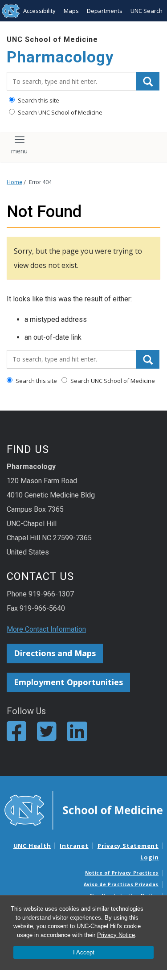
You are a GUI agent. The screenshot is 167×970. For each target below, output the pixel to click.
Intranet (74, 846)
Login (149, 857)
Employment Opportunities (68, 682)
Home (14, 182)
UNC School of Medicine (52, 39)
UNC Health (32, 846)
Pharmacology (60, 57)
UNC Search (146, 11)
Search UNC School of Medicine (59, 112)
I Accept (83, 952)
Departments (104, 11)
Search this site (37, 100)
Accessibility (39, 11)
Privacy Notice (116, 935)
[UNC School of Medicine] (83, 810)
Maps (71, 11)
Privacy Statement (128, 846)
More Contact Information (46, 629)
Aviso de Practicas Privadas (121, 884)
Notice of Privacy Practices (122, 873)
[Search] (147, 81)
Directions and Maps (55, 653)
